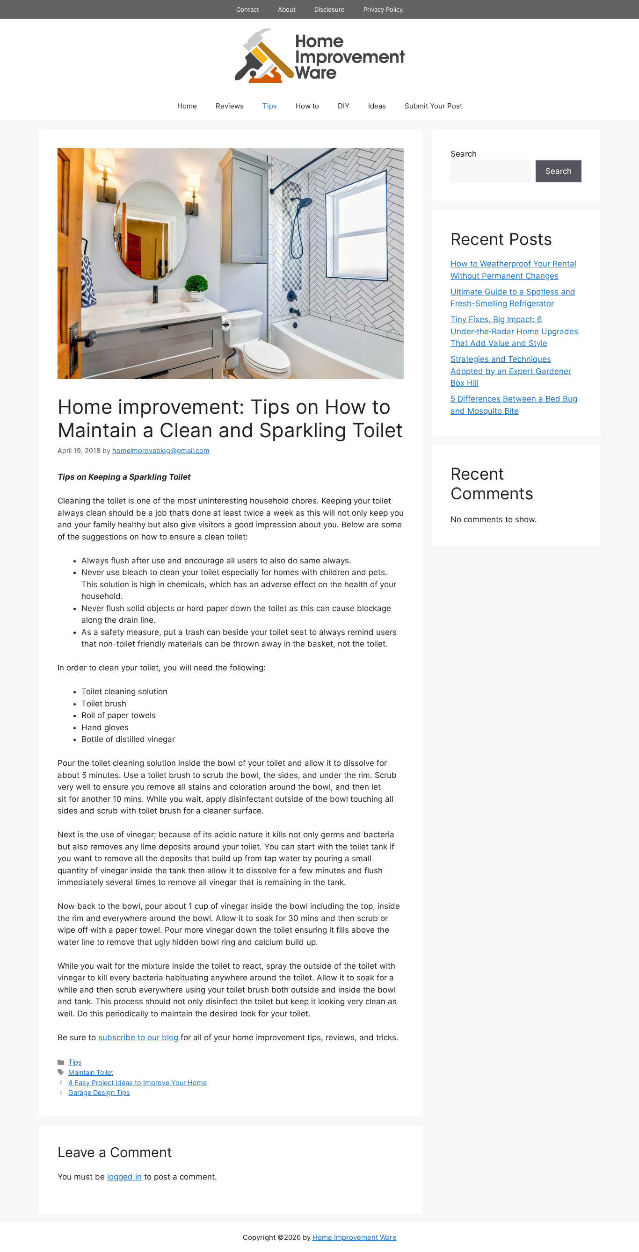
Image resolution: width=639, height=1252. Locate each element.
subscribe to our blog (138, 1037)
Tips (269, 105)
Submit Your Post (433, 105)
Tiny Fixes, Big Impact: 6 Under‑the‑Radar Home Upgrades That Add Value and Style (514, 331)
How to (307, 105)
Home (187, 105)
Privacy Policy (383, 9)
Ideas (377, 105)
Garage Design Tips (99, 1092)
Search (463, 153)
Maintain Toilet (90, 1072)
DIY (343, 105)
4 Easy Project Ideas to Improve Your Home (137, 1083)
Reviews (230, 105)
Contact (247, 9)
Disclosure (329, 9)
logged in (124, 1176)
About (287, 9)
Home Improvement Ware (354, 1237)
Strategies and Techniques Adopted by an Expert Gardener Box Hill (510, 371)
